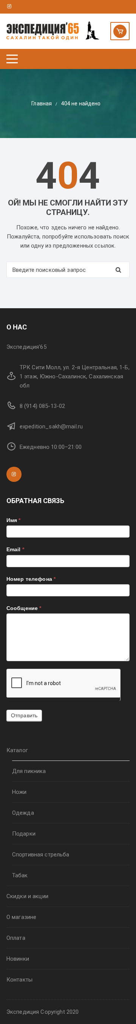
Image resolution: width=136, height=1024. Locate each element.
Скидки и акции (27, 896)
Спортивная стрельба (41, 854)
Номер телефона (31, 579)
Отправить (24, 715)
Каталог (17, 750)
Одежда (23, 812)
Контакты (19, 979)
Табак (20, 875)
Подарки (24, 833)
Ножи (19, 792)
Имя (13, 520)
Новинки (17, 958)
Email (15, 549)
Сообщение (24, 608)
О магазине (21, 917)
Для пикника (29, 771)
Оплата (15, 938)
